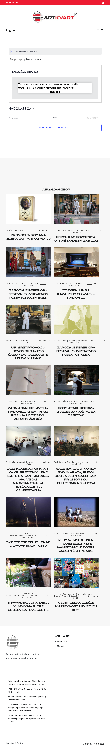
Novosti (22, 230)
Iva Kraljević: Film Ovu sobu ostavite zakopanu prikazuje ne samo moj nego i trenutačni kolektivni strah (26, 707)
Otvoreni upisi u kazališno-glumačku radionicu (76, 293)
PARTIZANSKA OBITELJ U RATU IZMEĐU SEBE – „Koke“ (27, 690)
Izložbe (75, 462)
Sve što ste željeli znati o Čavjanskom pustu (28, 543)
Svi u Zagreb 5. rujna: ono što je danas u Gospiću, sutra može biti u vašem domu (26, 682)
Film (62, 284)
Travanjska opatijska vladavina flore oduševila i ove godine (28, 605)
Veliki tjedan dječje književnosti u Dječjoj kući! (76, 605)
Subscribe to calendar (53, 127)
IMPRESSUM (12, 3)
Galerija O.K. (64, 462)
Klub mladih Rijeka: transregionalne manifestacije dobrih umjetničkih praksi (76, 544)
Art (8, 284)
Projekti (33, 596)
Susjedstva (31, 535)
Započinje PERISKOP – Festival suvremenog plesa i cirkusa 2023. (28, 293)
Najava (65, 596)
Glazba (57, 230)
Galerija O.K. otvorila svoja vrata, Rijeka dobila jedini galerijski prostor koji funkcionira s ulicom (76, 475)
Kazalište (66, 230)
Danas (55, 118)
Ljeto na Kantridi (20, 341)
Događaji (15, 59)
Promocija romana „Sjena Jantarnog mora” (28, 236)
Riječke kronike (77, 533)
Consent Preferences (93, 744)
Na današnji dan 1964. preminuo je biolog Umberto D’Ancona (27, 698)
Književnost (12, 230)
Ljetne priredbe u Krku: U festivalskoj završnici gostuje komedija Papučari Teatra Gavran (27, 718)
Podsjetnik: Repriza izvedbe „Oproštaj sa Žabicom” (76, 411)
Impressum (62, 641)
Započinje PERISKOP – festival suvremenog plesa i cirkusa (76, 350)
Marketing (61, 646)
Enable (55, 92)
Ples (87, 230)
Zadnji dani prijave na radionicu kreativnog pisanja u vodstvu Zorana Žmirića (28, 412)
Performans (77, 230)
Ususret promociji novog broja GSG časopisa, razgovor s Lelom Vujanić (28, 352)
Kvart (8, 341)
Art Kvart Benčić (67, 594)
